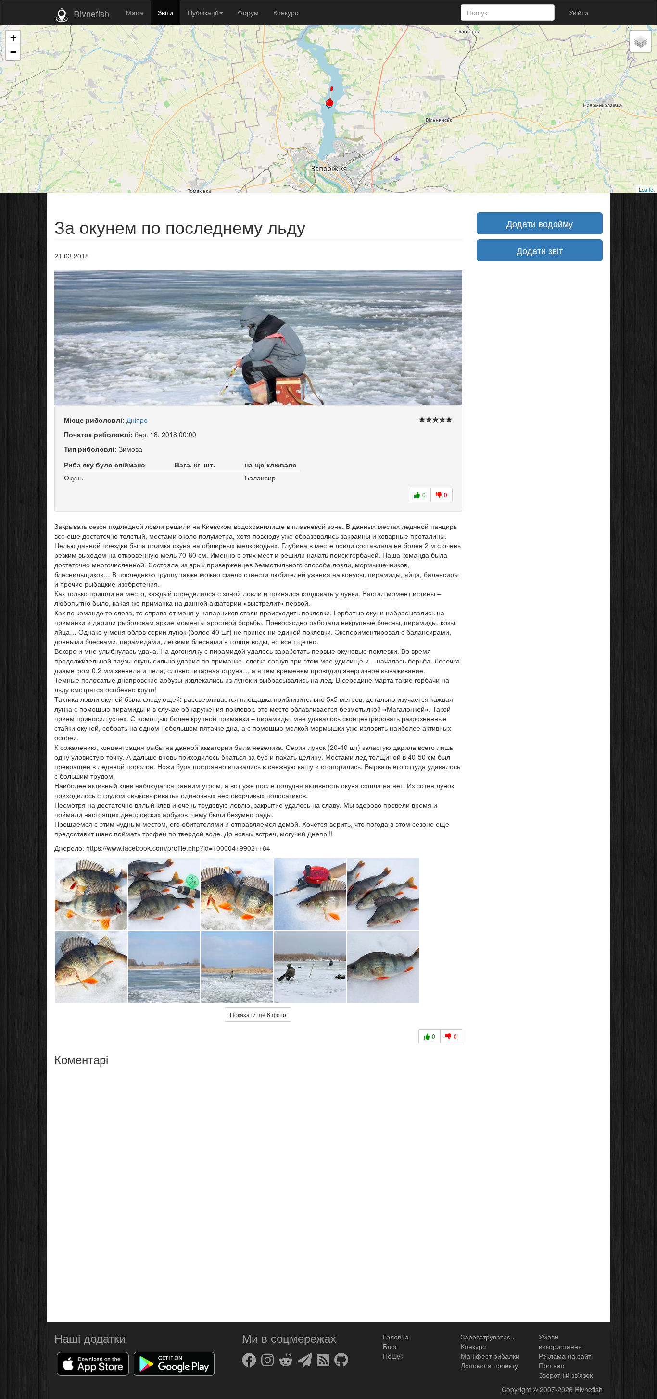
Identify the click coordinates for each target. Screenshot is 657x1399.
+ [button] (13, 38)
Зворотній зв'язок (566, 1375)
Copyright (517, 1389)
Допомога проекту (489, 1365)
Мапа (134, 12)
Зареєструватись (487, 1336)
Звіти (165, 12)
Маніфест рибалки (490, 1356)
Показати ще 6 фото (258, 1014)
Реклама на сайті (566, 1356)
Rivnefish (589, 1389)
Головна (396, 1336)
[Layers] (640, 41)
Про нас (551, 1365)
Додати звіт (540, 250)
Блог (390, 1346)
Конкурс (285, 12)
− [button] (13, 52)
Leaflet (647, 189)
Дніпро (137, 420)
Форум (248, 12)
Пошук (393, 1356)
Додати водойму (539, 223)
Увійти (578, 12)
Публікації (203, 12)
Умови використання (560, 1341)
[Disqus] (258, 1190)
